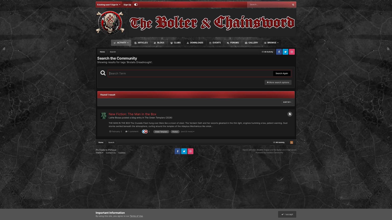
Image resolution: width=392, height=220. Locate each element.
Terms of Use (136, 216)
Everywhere (281, 4)
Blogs (160, 43)
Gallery (253, 43)
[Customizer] (136, 5)
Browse (271, 43)
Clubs (177, 43)
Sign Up (127, 4)
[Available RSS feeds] (291, 142)
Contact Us (111, 153)
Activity (121, 43)
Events (216, 43)
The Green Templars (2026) (158, 117)
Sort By (286, 102)
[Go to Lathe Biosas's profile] (103, 115)
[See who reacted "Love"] (146, 131)
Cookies (121, 153)
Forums (234, 43)
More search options (279, 82)
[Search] (293, 5)
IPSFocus (112, 150)
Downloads (196, 43)
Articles (142, 43)
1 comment (132, 131)
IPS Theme (100, 150)
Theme (99, 153)
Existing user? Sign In (108, 4)
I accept (288, 214)
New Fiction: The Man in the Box (132, 114)
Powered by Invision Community (269, 152)
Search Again (282, 73)
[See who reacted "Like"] (144, 131)
